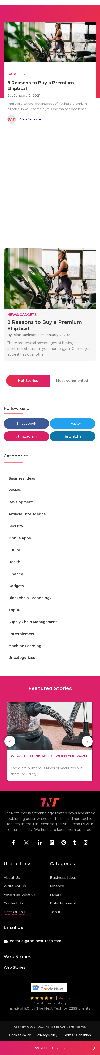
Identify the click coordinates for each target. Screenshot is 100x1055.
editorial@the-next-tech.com (35, 941)
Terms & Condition (77, 1035)
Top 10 (56, 912)
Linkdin (74, 436)
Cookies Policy (20, 1035)
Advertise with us (20, 895)
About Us (12, 877)
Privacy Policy (47, 1035)
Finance (57, 886)
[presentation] (9, 741)
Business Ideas (63, 877)
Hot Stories (28, 380)
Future (56, 895)
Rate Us (64, 998)
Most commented (72, 380)
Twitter (74, 423)
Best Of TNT (15, 912)
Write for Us (15, 886)
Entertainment (63, 903)
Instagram (28, 436)
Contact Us (13, 903)
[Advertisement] (50, 187)
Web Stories (14, 967)
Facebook (27, 423)
